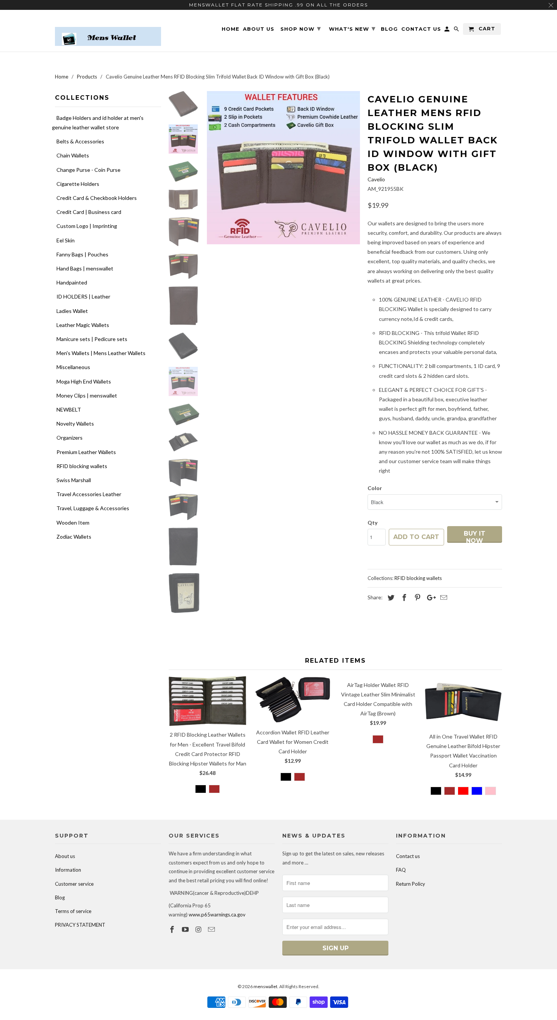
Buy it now (474, 536)
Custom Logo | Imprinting (86, 226)
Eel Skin (65, 240)
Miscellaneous (73, 367)
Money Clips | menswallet (86, 395)
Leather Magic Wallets (82, 325)
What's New (352, 28)
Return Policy (410, 884)
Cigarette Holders (77, 184)
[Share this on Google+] (429, 597)
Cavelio (376, 179)
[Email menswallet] (212, 929)
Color (375, 488)
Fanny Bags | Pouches (82, 254)
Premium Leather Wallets (86, 452)
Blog (60, 897)
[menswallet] (108, 31)
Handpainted (71, 282)
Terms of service (73, 911)
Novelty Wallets (75, 423)
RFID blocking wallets (81, 466)
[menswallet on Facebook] (173, 929)
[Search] (457, 30)
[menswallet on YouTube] (186, 929)
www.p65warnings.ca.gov (217, 915)
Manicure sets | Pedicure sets (91, 339)
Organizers (69, 437)
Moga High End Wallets (83, 381)
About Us (258, 29)
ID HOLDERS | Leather (83, 296)
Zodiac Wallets (73, 536)
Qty (372, 522)
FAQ (401, 870)
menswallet (265, 986)
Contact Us (421, 29)
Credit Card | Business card (88, 212)
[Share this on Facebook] (403, 597)
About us (65, 856)
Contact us (408, 856)
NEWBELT (68, 409)
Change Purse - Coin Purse (88, 170)
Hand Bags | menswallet (84, 268)
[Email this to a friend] (443, 597)
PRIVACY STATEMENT (80, 925)
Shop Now (300, 28)
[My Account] (447, 30)
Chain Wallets (72, 155)
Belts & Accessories (80, 141)
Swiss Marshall (73, 480)
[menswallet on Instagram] (199, 929)
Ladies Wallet (72, 311)
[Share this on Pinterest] (416, 597)
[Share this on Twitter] (390, 597)
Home (230, 29)
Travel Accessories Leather (88, 494)
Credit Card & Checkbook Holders (96, 198)
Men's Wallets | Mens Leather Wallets (101, 353)
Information (68, 870)
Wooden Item (72, 522)
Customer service (74, 884)
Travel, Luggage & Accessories (92, 508)
